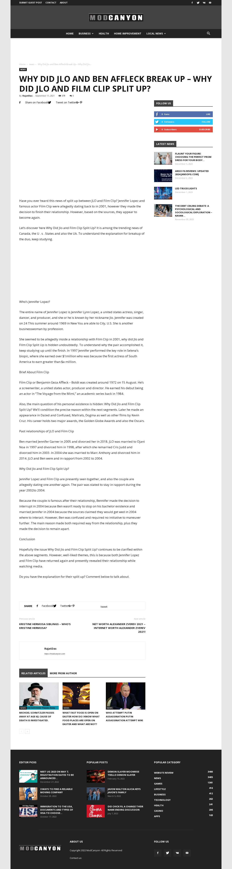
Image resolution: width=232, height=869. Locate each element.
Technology (162, 800)
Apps (157, 816)
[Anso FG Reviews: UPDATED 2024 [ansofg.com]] (163, 175)
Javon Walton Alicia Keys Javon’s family (124, 790)
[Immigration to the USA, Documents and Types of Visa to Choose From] (28, 811)
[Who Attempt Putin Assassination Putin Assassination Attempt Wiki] (125, 696)
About (64, 2)
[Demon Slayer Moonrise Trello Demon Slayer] (96, 776)
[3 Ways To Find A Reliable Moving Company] (28, 793)
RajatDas (27, 95)
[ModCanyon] (116, 17)
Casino (158, 810)
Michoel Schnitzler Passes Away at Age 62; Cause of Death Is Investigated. (36, 716)
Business (85, 33)
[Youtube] (210, 2)
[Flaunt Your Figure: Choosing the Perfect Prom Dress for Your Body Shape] (163, 158)
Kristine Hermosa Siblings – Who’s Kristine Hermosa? (45, 626)
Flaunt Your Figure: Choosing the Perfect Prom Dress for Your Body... (193, 157)
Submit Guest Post (30, 2)
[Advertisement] (116, 50)
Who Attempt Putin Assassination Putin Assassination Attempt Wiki (124, 716)
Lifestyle (160, 789)
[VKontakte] (204, 2)
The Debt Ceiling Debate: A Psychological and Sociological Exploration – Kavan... (193, 210)
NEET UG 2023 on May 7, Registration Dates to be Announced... (57, 775)
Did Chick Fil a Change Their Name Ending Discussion (125, 808)
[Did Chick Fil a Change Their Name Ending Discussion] (96, 811)
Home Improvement (127, 33)
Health (104, 33)
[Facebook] (192, 2)
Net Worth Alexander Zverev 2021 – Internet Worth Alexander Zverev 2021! (118, 627)
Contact (50, 2)
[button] (208, 33)
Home (70, 33)
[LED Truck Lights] (163, 193)
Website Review (163, 772)
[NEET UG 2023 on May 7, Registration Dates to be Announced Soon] (28, 776)
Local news (154, 33)
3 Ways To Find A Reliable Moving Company (56, 790)
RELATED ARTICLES (33, 673)
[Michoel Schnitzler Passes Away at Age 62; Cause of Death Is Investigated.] (39, 696)
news (31, 64)
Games (158, 783)
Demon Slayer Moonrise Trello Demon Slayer (123, 773)
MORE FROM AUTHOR (63, 673)
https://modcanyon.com (54, 654)
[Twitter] (198, 2)
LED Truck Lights (186, 188)
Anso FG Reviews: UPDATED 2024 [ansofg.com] (192, 172)
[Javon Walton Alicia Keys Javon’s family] (96, 793)
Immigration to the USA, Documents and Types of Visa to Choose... (56, 810)
